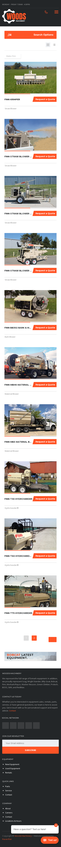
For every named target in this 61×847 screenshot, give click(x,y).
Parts (7, 786)
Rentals (8, 772)
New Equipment (12, 764)
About (8, 808)
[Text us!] (49, 841)
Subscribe (30, 750)
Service (8, 790)
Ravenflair (7, 839)
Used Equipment (12, 768)
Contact (12, 710)
